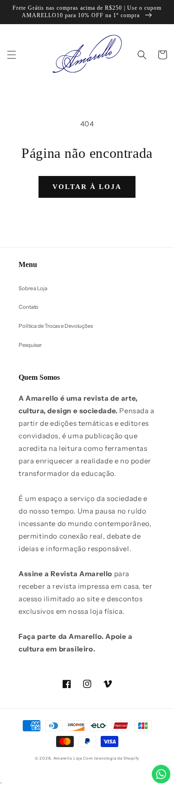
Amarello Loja (67, 758)
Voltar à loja (87, 186)
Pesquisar (30, 345)
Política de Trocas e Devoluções (56, 326)
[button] (11, 55)
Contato (29, 307)
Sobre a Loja (33, 288)
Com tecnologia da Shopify (111, 758)
